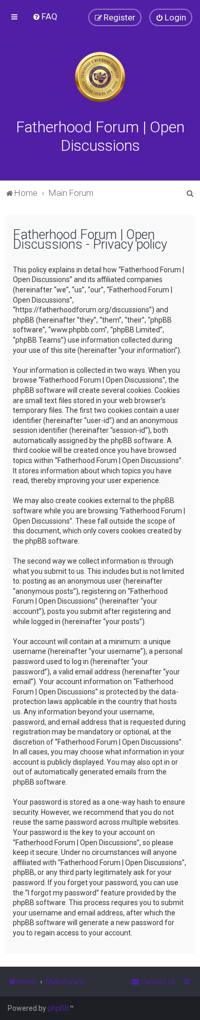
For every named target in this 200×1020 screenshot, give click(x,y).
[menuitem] (45, 16)
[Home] (100, 77)
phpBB (58, 1008)
